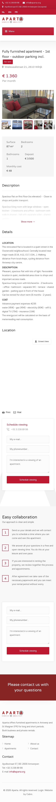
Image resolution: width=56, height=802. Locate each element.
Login (41, 790)
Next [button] (45, 108)
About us (34, 743)
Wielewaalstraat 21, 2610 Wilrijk (23, 66)
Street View (43, 341)
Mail (19, 412)
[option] (28, 104)
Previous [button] (10, 108)
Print (8, 412)
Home (7, 743)
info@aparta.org (33, 3)
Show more (27, 221)
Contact (34, 748)
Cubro (29, 794)
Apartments (10, 748)
